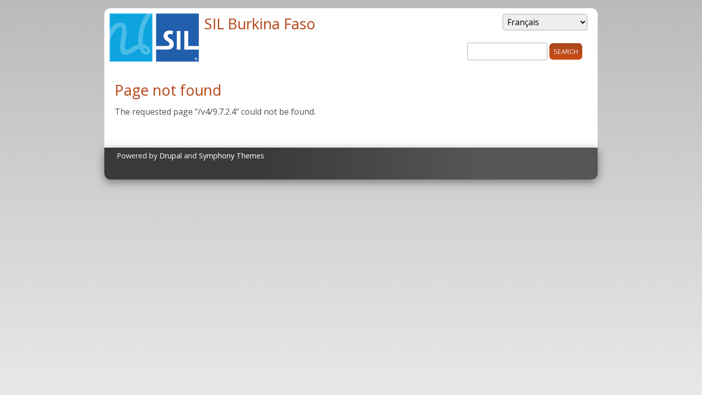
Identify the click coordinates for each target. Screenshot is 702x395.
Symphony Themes (231, 155)
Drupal (170, 155)
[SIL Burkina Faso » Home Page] (154, 58)
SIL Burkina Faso (260, 23)
